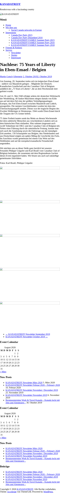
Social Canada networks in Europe (26, 30)
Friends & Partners (14, 47)
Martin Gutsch (6, 76)
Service (9, 50)
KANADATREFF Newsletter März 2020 (24, 382)
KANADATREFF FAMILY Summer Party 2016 (33, 42)
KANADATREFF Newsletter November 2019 (26, 395)
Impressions (11, 32)
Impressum (16, 57)
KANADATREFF (10, 4)
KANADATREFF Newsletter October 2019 (27, 337)
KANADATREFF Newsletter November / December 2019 (32, 390)
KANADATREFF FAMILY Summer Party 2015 (33, 40)
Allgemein (17, 76)
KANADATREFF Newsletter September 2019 (28, 334)
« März (3, 372)
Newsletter (16, 52)
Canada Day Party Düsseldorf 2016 (27, 37)
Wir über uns (11, 27)
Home (8, 25)
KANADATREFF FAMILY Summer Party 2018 (33, 45)
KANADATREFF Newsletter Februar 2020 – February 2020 (33, 385)
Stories (14, 55)
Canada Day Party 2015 (21, 35)
